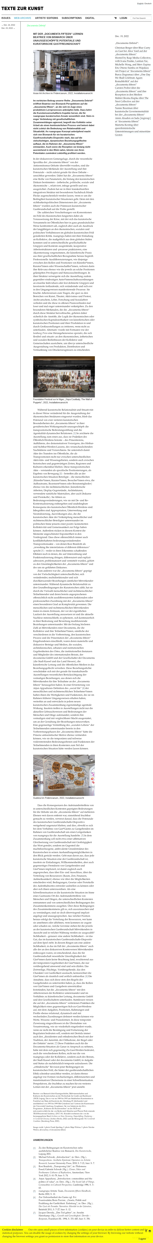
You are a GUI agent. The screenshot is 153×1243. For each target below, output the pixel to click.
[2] (60, 474)
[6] (86, 976)
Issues (5, 18)
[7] (56, 1043)
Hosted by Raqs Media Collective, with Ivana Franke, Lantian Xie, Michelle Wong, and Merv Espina (133, 61)
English (140, 4)
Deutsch (148, 4)
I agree (142, 1239)
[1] (74, 433)
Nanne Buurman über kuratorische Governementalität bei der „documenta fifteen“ (132, 111)
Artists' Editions (46, 18)
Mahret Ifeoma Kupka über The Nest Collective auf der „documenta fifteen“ (132, 101)
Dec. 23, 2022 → (8, 28)
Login (123, 18)
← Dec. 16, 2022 (8, 25)
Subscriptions (72, 18)
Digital (90, 18)
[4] (83, 688)
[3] (42, 551)
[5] (82, 836)
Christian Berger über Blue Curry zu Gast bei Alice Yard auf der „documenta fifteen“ (132, 51)
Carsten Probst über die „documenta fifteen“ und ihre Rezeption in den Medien (130, 91)
